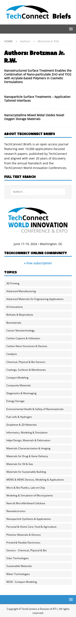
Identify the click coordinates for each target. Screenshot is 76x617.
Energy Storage (15, 401)
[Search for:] (38, 191)
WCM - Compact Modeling (21, 582)
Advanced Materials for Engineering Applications (35, 299)
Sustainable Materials (19, 566)
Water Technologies (18, 574)
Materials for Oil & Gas (19, 464)
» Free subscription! (38, 263)
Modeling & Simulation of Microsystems (29, 495)
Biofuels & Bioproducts (19, 314)
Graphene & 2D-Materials (21, 424)
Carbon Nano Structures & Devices (26, 346)
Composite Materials (18, 385)
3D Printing (12, 283)
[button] (70, 29)
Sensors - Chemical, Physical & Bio (26, 550)
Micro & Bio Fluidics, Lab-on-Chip (25, 487)
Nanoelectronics (16, 511)
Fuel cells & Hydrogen (19, 417)
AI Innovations (14, 307)
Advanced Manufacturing (21, 291)
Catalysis (11, 354)
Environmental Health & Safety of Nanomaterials (35, 409)
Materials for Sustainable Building (26, 472)
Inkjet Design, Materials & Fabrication (28, 440)
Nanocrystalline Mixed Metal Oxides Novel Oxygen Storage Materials (34, 117)
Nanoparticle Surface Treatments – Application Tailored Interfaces (37, 98)
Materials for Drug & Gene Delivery (27, 456)
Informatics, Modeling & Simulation (27, 432)
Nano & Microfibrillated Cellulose (25, 503)
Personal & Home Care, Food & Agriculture (31, 526)
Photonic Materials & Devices (23, 535)
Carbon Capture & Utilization (23, 338)
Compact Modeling (17, 377)
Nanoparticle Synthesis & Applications (28, 519)
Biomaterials (13, 322)
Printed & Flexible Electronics (23, 542)
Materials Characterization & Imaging (28, 448)
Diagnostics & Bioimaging (21, 393)
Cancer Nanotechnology (20, 330)
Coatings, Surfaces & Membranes (26, 370)
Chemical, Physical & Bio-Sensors (25, 362)
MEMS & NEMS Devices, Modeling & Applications (35, 479)
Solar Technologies (17, 558)
